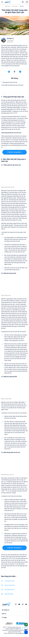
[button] (14, 610)
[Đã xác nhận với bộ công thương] (20, 623)
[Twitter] (26, 604)
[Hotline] (22, 2)
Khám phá (7, 6)
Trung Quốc (14, 6)
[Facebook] (16, 604)
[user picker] (27, 2)
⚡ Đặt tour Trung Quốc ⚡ (14, 152)
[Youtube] (19, 604)
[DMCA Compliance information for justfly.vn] (9, 623)
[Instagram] (22, 604)
